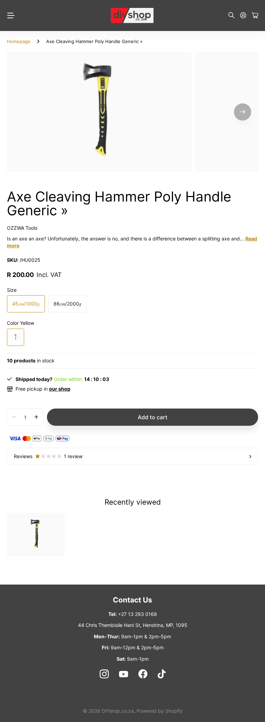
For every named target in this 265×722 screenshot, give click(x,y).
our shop (59, 389)
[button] (242, 112)
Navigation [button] (10, 15)
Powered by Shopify (160, 711)
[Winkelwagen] (255, 15)
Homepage (18, 41)
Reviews (48, 456)
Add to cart (152, 417)
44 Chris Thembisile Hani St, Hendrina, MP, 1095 (132, 625)
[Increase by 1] (36, 417)
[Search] (231, 15)
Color (20, 323)
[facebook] (142, 674)
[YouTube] (123, 674)
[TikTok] (162, 674)
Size (12, 290)
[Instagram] (103, 674)
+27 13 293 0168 (137, 614)
